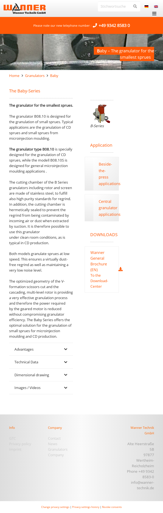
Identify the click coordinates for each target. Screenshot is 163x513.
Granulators (57, 449)
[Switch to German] (147, 6)
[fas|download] (120, 269)
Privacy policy (20, 443)
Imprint (15, 449)
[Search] (135, 6)
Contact (54, 438)
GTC (12, 438)
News (52, 443)
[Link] (99, 269)
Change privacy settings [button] (55, 507)
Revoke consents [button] (112, 507)
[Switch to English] (156, 6)
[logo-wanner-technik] (25, 8)
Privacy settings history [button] (85, 507)
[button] (154, 13)
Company (56, 454)
